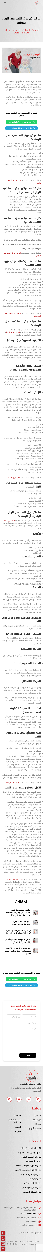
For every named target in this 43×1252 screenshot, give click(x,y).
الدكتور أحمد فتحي (14, 879)
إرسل (28, 1055)
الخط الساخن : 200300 (27, 1213)
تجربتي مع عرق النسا (12, 782)
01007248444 (31, 1221)
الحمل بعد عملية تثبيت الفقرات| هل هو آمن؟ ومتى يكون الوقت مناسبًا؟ (18, 951)
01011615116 (21, 1217)
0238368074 (31, 1217)
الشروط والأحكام (36, 1233)
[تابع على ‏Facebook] (38, 1099)
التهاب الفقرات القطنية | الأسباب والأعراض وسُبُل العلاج (18, 941)
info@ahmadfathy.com (27, 1225)
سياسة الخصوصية (24, 1233)
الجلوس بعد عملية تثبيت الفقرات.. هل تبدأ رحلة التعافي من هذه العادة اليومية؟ (18, 913)
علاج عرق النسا (9, 520)
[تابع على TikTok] (19, 1099)
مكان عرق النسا (14, 477)
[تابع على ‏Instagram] (9, 1099)
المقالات (26, 30)
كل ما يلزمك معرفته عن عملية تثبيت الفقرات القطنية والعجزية (18, 932)
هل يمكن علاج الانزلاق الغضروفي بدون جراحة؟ (21, 923)
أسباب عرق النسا (13, 332)
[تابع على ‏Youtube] (28, 1099)
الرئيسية (35, 30)
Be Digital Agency (15, 1244)
